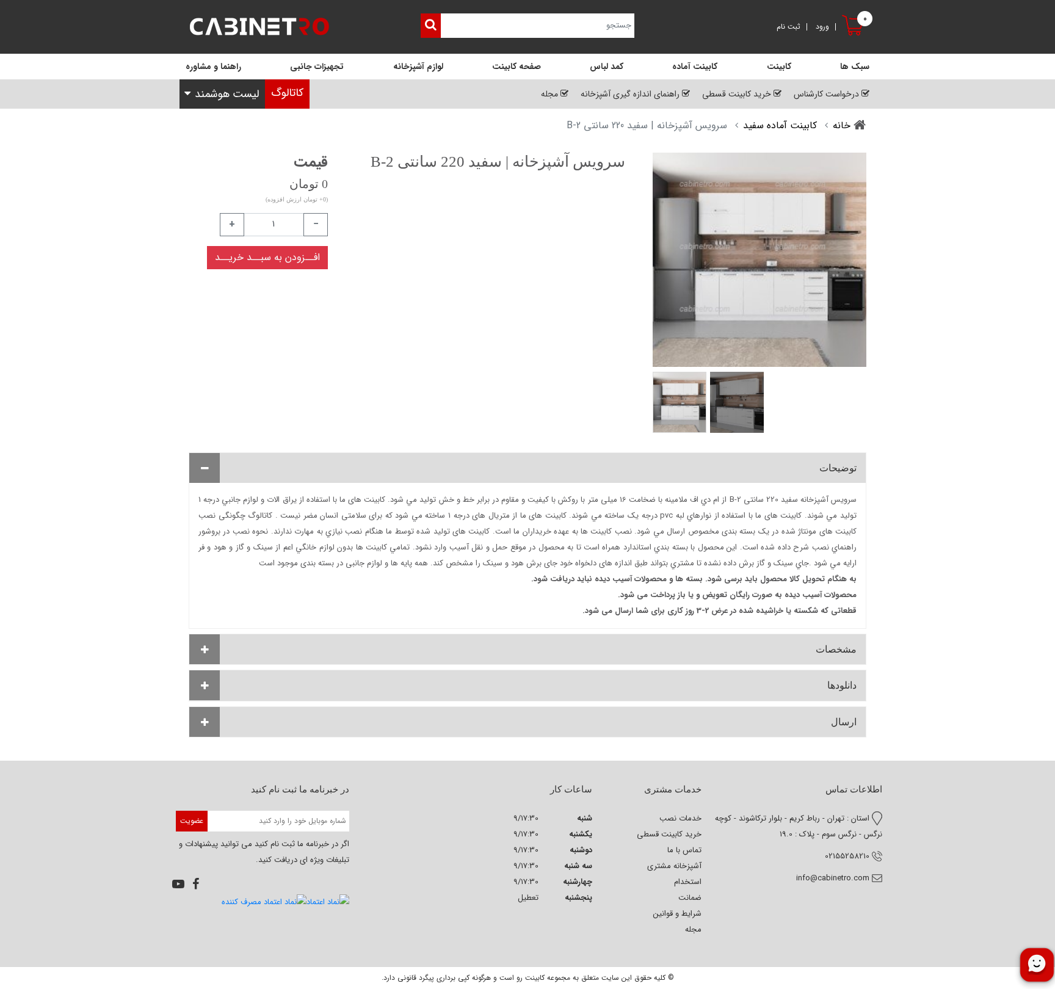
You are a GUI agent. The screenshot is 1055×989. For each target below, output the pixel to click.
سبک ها (854, 66)
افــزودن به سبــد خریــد (267, 257)
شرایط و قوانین (677, 913)
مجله (693, 929)
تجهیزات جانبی (317, 66)
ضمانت (690, 897)
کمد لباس (606, 66)
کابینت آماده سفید (780, 125)
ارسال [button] (844, 722)
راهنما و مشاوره (213, 66)
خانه (841, 125)
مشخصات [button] (836, 649)
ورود (822, 27)
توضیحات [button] (838, 468)
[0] (854, 36)
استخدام (688, 881)
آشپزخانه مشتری (674, 866)
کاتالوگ (287, 92)
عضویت (191, 821)
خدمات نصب (680, 818)
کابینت (779, 66)
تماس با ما (684, 850)
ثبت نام (788, 27)
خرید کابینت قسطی (669, 834)
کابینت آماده (694, 66)
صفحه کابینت (516, 66)
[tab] (527, 468)
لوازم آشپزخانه (418, 66)
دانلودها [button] (842, 685)
